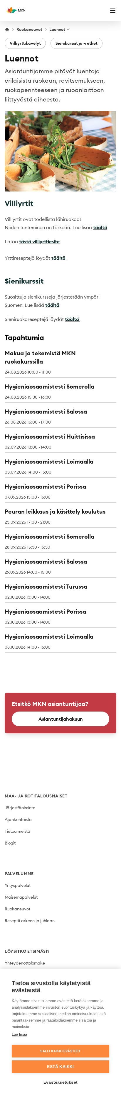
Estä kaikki (60, 1067)
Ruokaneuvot (29, 29)
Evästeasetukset (60, 1082)
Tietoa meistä (17, 831)
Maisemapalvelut (21, 897)
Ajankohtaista (18, 819)
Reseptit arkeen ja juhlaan (30, 920)
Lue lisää (19, 1034)
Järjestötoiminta (20, 807)
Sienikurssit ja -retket (77, 43)
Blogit (10, 843)
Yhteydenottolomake (25, 963)
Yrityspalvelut (18, 885)
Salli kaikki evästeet (60, 1051)
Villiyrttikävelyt (25, 43)
